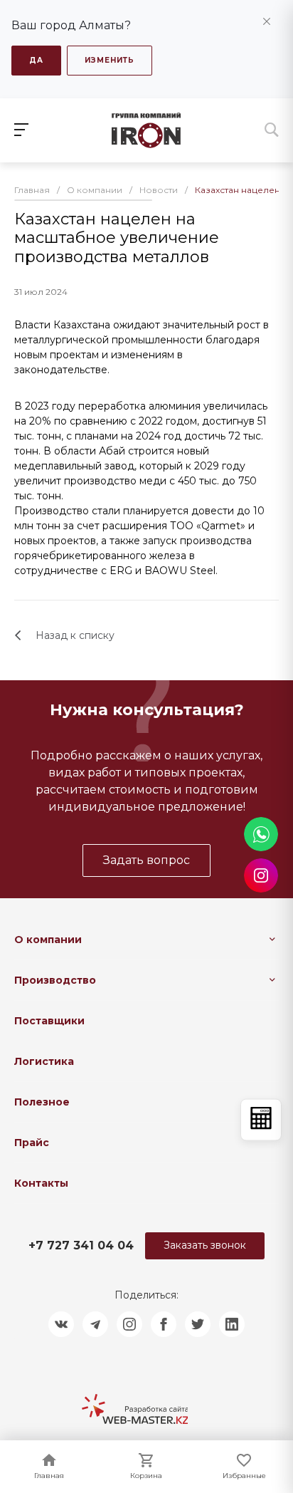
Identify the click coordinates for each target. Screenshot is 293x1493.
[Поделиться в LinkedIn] (232, 1324)
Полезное (42, 1102)
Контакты (41, 1183)
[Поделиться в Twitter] (198, 1324)
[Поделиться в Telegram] (95, 1324)
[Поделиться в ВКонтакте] (61, 1324)
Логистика (44, 1061)
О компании (48, 939)
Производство (55, 980)
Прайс (31, 1142)
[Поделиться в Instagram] (129, 1324)
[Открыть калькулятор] (261, 1120)
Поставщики (49, 1020)
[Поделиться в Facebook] (163, 1324)
